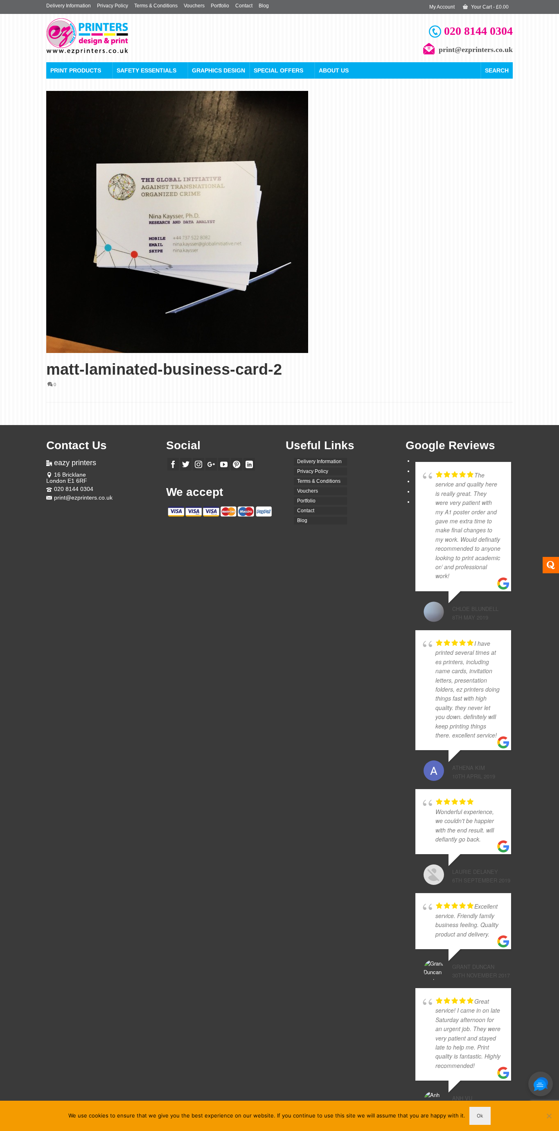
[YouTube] (224, 464)
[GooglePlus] (211, 464)
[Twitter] (186, 464)
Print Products (75, 70)
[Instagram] (198, 464)
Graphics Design (218, 70)
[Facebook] (173, 464)
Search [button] (497, 70)
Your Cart (489, 7)
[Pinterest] (236, 464)
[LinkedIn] (249, 464)
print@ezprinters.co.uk (83, 497)
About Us (334, 70)
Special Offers (278, 70)
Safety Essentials (146, 70)
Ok (480, 1116)
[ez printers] (120, 36)
